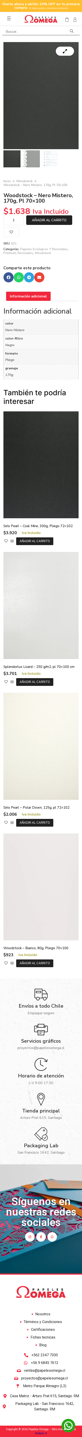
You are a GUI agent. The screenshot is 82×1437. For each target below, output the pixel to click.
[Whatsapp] (52, 1237)
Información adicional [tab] (28, 296)
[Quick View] (12, 541)
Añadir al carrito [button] (35, 541)
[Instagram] (30, 1237)
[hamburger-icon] (9, 18)
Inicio (7, 181)
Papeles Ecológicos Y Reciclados (44, 249)
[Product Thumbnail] (65, 51)
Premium (9, 253)
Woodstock (24, 181)
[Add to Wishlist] (11, 232)
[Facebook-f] (41, 1237)
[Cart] (65, 19)
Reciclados (25, 253)
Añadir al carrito (49, 220)
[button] (8, 277)
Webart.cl (41, 1433)
